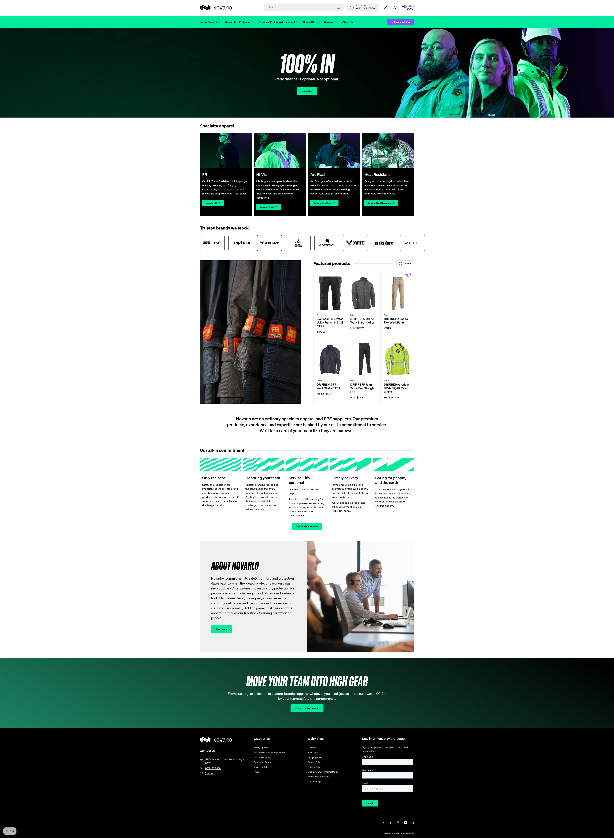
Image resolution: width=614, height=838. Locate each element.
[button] (209, 22)
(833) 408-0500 (213, 768)
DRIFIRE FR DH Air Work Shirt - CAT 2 (362, 320)
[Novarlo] (216, 741)
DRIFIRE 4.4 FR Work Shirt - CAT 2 (328, 386)
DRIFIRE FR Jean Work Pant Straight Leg (362, 388)
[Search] (338, 7)
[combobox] (304, 8)
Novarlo (392, 833)
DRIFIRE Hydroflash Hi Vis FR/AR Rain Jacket (396, 388)
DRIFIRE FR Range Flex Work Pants (396, 320)
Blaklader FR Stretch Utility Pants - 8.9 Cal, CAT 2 (330, 322)
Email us (209, 773)
